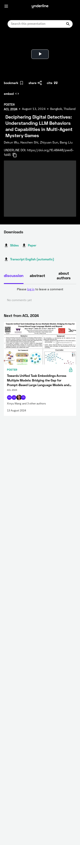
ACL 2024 (30, 315)
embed (9, 93)
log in (31, 289)
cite (49, 83)
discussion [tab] (13, 275)
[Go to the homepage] (40, 6)
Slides (14, 245)
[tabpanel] (40, 295)
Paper (32, 245)
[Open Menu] (6, 6)
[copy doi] (17, 155)
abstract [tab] (37, 275)
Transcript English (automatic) (32, 259)
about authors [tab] (64, 275)
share (33, 83)
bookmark (11, 83)
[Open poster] (10, 40)
